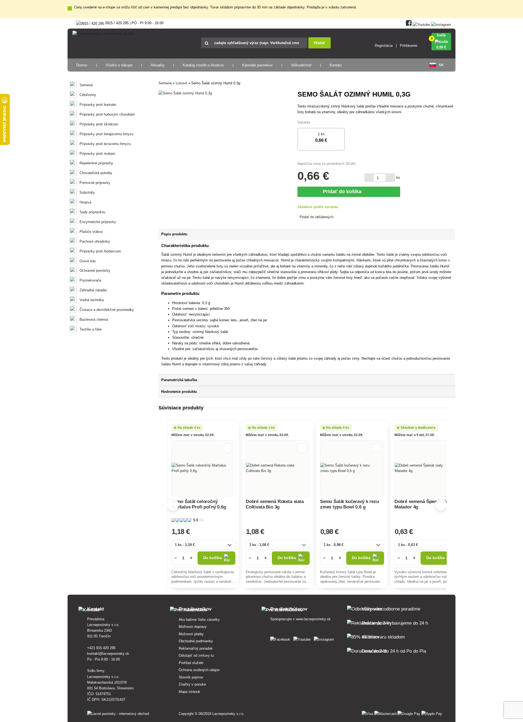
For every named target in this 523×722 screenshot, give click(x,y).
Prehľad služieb (191, 663)
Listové (181, 83)
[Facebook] (409, 23)
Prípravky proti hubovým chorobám (107, 114)
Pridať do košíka (343, 191)
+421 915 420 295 (101, 648)
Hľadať (319, 43)
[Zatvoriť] (70, 8)
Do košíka (212, 558)
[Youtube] (421, 23)
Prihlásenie (408, 46)
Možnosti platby (191, 634)
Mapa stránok (189, 692)
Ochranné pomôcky (95, 271)
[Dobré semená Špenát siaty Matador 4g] (426, 468)
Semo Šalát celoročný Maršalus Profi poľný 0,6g (198, 504)
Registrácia (384, 46)
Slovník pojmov (191, 677)
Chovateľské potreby (96, 173)
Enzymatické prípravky (98, 222)
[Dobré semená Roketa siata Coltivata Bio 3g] (277, 468)
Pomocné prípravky (95, 183)
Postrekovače (90, 280)
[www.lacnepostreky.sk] (281, 638)
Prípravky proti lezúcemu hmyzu (105, 144)
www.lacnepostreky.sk (313, 619)
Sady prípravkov (92, 212)
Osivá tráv (88, 261)
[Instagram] (441, 23)
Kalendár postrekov (257, 65)
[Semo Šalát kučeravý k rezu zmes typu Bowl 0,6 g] (352, 468)
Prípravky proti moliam (97, 154)
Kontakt (336, 65)
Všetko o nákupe (119, 65)
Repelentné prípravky (96, 163)
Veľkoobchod (301, 65)
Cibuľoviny (88, 95)
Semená (86, 85)
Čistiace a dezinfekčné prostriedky (107, 310)
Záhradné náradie (93, 290)
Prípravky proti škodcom (99, 124)
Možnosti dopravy (193, 627)
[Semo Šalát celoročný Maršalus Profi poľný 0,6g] (203, 468)
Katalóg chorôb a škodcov (203, 65)
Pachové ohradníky (95, 241)
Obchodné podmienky (196, 641)
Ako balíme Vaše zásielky (199, 620)
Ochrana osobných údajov (199, 670)
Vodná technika (92, 300)
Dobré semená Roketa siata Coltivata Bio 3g (275, 504)
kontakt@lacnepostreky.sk (108, 654)
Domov (81, 65)
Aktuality (158, 65)
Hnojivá (85, 202)
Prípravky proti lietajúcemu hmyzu (106, 134)
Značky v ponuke (192, 684)
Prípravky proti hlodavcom (100, 251)
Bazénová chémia (94, 319)
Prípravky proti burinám (98, 105)
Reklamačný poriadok (196, 648)
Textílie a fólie (91, 329)
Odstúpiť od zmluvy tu (196, 655)
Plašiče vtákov (91, 232)
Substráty (87, 192)
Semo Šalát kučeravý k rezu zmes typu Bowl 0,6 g (349, 504)
